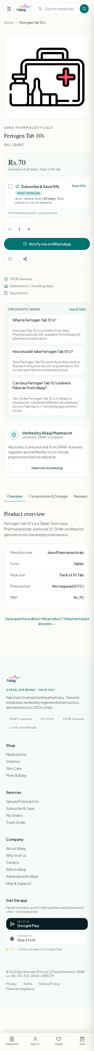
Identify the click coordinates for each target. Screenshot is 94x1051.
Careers (12, 862)
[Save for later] (10, 259)
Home (8, 22)
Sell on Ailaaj (16, 869)
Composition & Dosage (48, 496)
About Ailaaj (16, 848)
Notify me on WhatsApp (50, 244)
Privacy (11, 984)
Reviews (80, 496)
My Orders (14, 815)
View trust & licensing (47, 468)
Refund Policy (49, 984)
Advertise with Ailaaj (22, 876)
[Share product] (25, 259)
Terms (27, 984)
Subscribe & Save (20, 808)
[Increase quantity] (28, 229)
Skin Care (14, 768)
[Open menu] (9, 9)
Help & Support (18, 883)
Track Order (16, 822)
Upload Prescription (22, 801)
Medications (16, 754)
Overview (15, 496)
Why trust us (16, 855)
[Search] (84, 8)
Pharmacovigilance (20, 989)
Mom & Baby (16, 775)
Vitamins (13, 761)
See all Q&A (77, 309)
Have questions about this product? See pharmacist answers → (47, 621)
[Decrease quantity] (9, 229)
